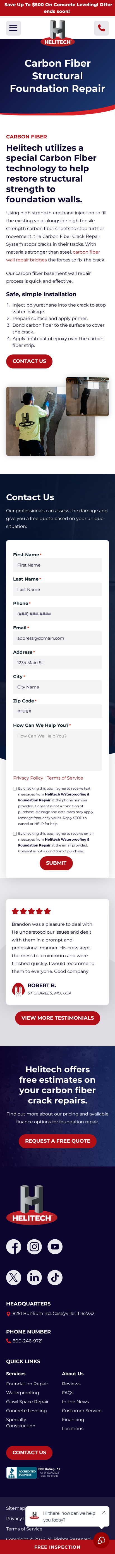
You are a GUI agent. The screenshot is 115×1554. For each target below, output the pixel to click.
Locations (72, 1428)
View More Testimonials (57, 1018)
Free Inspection (57, 1547)
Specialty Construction (20, 1422)
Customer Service (82, 1410)
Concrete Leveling (26, 1410)
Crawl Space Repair (27, 1401)
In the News (75, 1401)
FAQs (67, 1392)
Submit (56, 863)
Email (21, 627)
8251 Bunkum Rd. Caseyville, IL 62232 (53, 1313)
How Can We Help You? (42, 725)
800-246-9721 (28, 1341)
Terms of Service (65, 778)
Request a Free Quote (57, 1141)
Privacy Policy (28, 778)
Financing (73, 1419)
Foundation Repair (27, 1383)
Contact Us (29, 361)
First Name (27, 554)
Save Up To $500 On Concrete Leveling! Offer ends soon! (58, 8)
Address (24, 652)
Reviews (71, 1383)
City (19, 676)
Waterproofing (22, 1392)
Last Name (27, 579)
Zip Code (25, 701)
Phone (22, 603)
